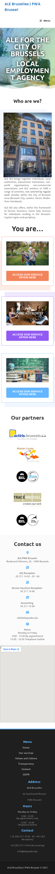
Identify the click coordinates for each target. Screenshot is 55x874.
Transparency (26, 763)
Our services (26, 752)
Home (26, 747)
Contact (26, 769)
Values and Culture (26, 758)
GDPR (26, 774)
